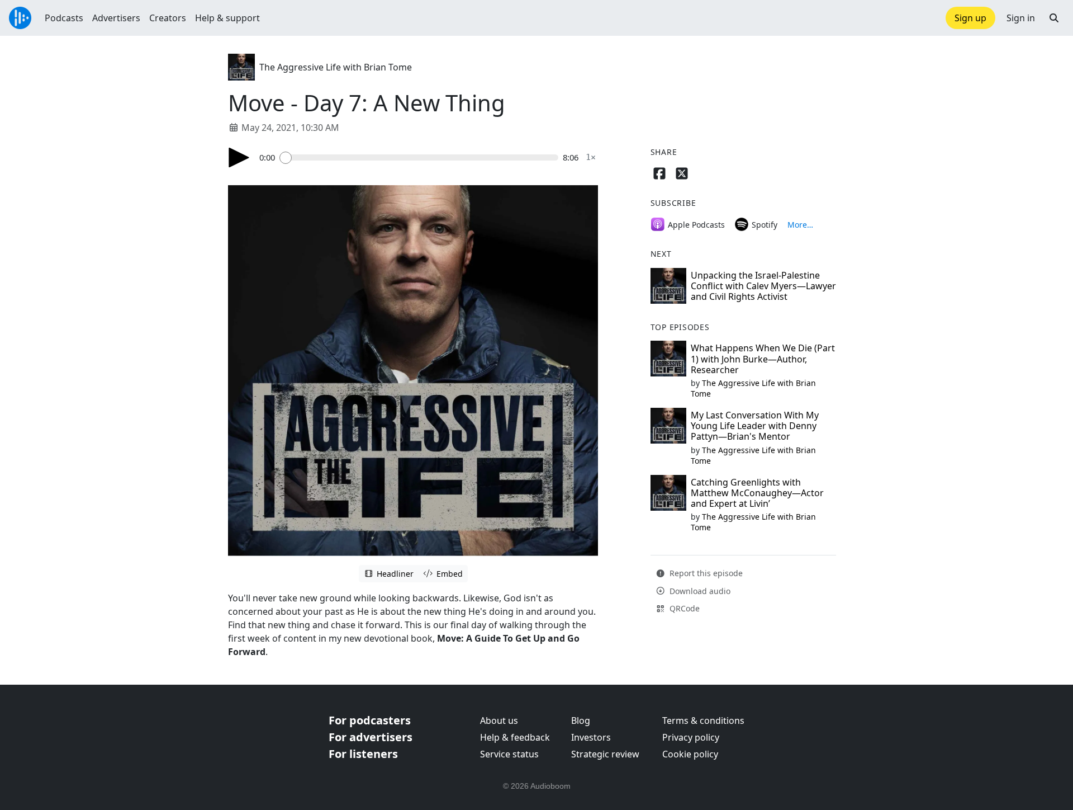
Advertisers (116, 18)
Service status (509, 754)
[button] (1054, 18)
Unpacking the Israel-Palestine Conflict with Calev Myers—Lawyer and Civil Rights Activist (763, 286)
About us (499, 720)
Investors (591, 737)
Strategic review (605, 754)
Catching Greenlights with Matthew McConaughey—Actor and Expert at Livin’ (757, 493)
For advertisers (370, 737)
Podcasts (64, 18)
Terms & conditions (703, 720)
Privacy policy (690, 737)
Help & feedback (515, 737)
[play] (239, 157)
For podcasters (370, 720)
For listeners (363, 753)
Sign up (970, 18)
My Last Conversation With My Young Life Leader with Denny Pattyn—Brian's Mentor (755, 425)
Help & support (227, 18)
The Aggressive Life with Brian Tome (335, 67)
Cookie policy (690, 754)
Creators (167, 18)
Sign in (1020, 18)
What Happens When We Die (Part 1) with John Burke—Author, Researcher (763, 358)
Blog (580, 720)
